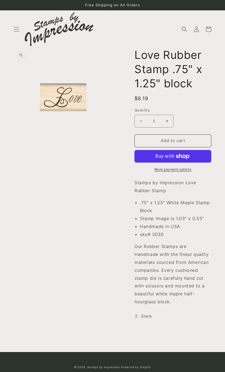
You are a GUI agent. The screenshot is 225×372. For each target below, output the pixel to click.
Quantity (142, 110)
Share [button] (146, 316)
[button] (16, 29)
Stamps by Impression (103, 367)
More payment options (173, 169)
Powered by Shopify (136, 367)
